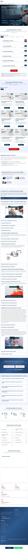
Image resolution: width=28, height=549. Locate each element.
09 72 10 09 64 (18, 369)
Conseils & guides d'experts (4, 524)
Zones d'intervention (3, 528)
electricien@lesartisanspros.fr (5, 502)
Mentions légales (3, 527)
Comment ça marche (3, 523)
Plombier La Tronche (17, 511)
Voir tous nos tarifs (14, 70)
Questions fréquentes (3, 531)
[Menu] (27, 1)
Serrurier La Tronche (17, 512)
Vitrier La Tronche (17, 515)
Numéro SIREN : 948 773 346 (3, 539)
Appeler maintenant (20, 366)
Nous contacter (3, 532)
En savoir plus (6, 107)
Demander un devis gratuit (10, 366)
